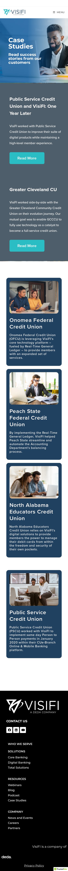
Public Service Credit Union (27, 615)
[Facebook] (9, 730)
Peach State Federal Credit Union (28, 417)
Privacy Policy (34, 865)
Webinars (15, 785)
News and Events (20, 818)
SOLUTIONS (16, 751)
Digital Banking (19, 762)
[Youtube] (23, 730)
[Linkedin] (16, 730)
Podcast (13, 795)
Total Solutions (18, 767)
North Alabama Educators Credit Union (31, 511)
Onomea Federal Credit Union (31, 323)
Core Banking (18, 757)
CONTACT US (16, 721)
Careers (13, 823)
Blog (11, 790)
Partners (14, 828)
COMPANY (15, 811)
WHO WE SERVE (20, 744)
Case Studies (17, 800)
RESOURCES (17, 779)
